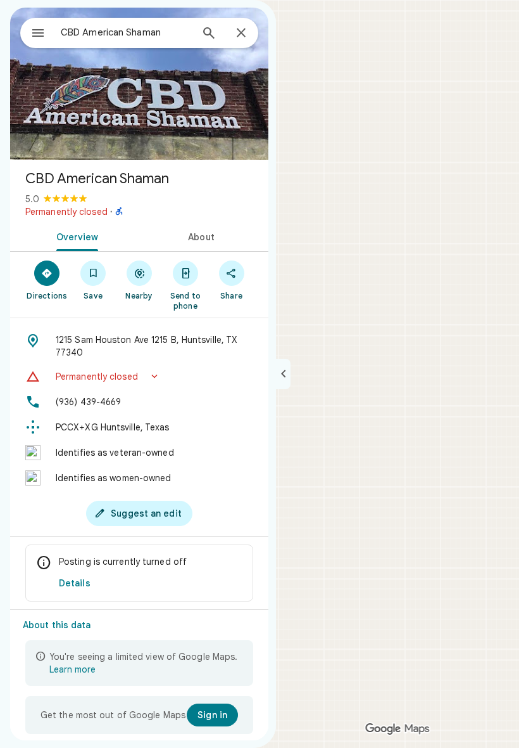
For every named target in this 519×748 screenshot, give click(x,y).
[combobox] (126, 32)
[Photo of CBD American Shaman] (139, 84)
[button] (139, 376)
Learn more (72, 669)
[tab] (75, 236)
